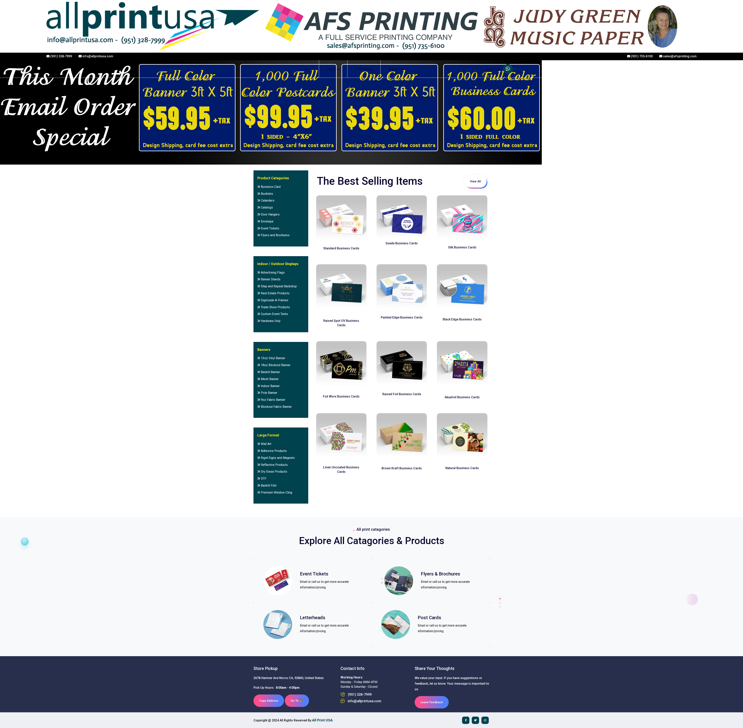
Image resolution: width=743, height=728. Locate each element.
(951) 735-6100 (641, 56)
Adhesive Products (273, 451)
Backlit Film (268, 485)
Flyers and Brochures (274, 235)
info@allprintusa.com (97, 56)
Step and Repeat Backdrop (278, 286)
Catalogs (266, 207)
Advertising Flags (272, 272)
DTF (263, 478)
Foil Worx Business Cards (341, 396)
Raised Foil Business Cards (401, 394)
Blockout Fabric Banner (276, 407)
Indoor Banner (270, 386)
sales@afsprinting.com (679, 56)
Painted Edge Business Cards (402, 317)
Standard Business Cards (341, 248)
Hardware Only (270, 321)
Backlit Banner (270, 372)
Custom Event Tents (274, 314)
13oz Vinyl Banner (272, 358)
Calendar (336, 574)
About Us (333, 69)
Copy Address (268, 700)
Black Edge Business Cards (462, 319)
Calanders (267, 200)
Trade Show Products (275, 307)
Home (307, 69)
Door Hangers (270, 214)
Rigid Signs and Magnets (277, 458)
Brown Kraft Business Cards (402, 468)
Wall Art (265, 444)
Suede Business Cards (402, 243)
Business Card (270, 187)
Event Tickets (269, 228)
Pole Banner (268, 393)
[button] (500, 606)
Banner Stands (270, 279)
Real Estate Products (274, 293)
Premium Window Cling (276, 492)
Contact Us (396, 69)
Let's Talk (493, 69)
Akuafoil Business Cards (462, 397)
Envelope (266, 221)
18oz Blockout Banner (275, 365)
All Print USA (322, 720)
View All (475, 181)
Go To (295, 700)
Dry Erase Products (273, 471)
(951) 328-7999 (61, 56)
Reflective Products (274, 465)
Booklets (266, 194)
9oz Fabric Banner (272, 400)
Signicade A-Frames (274, 300)
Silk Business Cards (462, 247)
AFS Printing (364, 69)
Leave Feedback (431, 702)
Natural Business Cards (462, 468)
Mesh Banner (269, 379)
